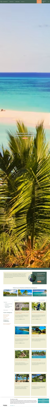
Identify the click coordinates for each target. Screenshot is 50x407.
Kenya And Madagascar (6, 324)
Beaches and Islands (6, 314)
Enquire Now (25, 138)
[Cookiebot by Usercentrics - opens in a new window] (5, 405)
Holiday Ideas (24, 268)
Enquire (39, 281)
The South (4, 317)
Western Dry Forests (6, 318)
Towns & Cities (5, 316)
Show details (12, 405)
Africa (23, 55)
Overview (19, 268)
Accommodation (29, 268)
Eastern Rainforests (6, 315)
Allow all (43, 399)
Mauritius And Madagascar (7, 323)
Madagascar (26, 55)
